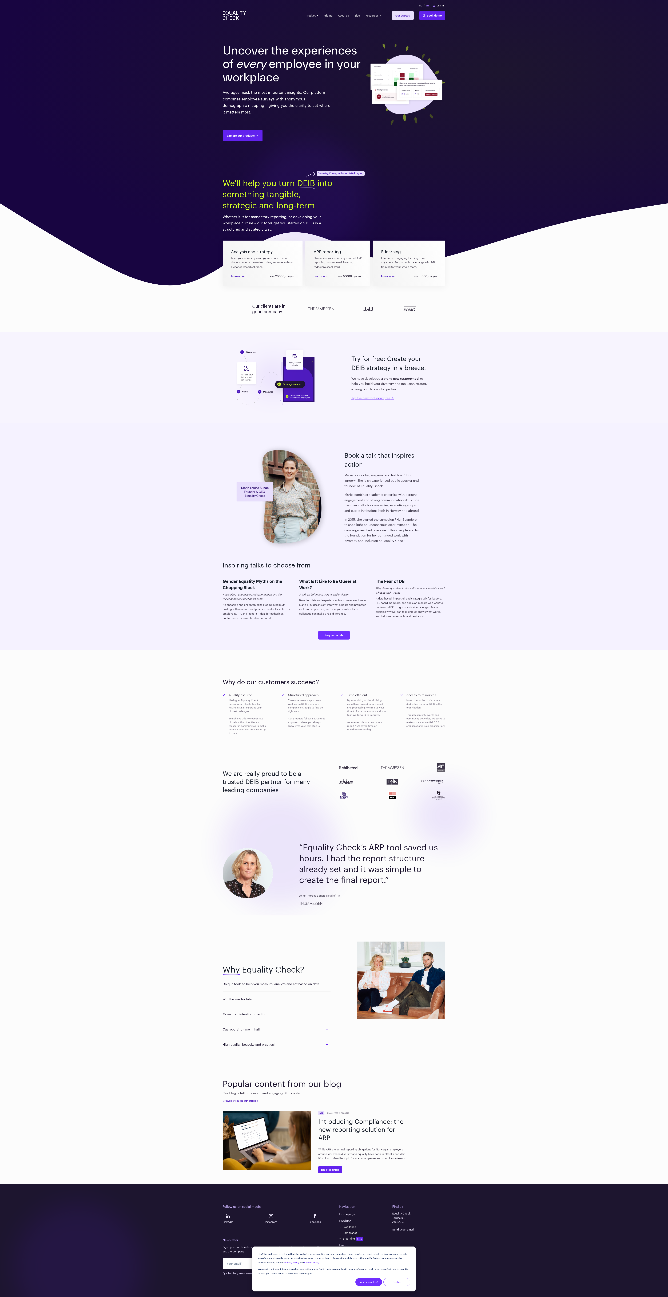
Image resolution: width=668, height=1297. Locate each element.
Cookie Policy (311, 1262)
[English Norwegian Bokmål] (424, 5)
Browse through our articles (240, 1100)
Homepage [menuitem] (347, 1214)
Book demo (434, 15)
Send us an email (403, 1229)
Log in (440, 5)
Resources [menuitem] (371, 15)
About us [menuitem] (343, 15)
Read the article (330, 1169)
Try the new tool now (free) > (372, 398)
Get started (402, 15)
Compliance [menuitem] (350, 1232)
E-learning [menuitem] (349, 1238)
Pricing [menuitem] (328, 15)
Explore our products (241, 135)
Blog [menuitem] (357, 15)
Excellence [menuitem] (349, 1226)
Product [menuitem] (311, 15)
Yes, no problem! (369, 1281)
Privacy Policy (291, 1262)
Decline (397, 1281)
